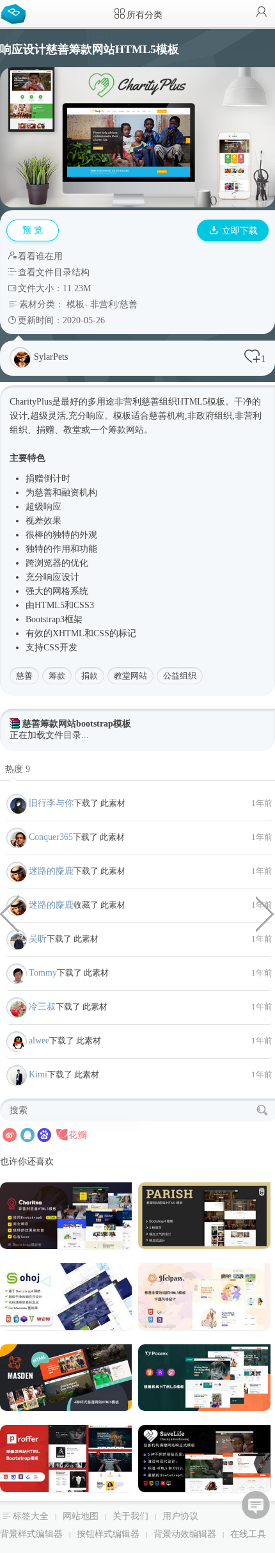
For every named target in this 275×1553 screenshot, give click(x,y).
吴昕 (38, 939)
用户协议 (180, 1516)
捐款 (89, 675)
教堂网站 (130, 675)
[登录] (262, 13)
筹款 (57, 675)
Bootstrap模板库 (16, 13)
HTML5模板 (201, 401)
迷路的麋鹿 (51, 871)
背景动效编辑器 (184, 1534)
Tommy (43, 973)
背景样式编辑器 (31, 1534)
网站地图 (80, 1516)
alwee (39, 1040)
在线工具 (248, 1534)
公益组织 (179, 675)
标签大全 (31, 1516)
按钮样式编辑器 (108, 1534)
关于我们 (130, 1516)
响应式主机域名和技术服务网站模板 (265, 913)
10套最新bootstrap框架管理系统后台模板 (9, 913)
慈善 (24, 675)
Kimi (38, 1074)
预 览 (32, 230)
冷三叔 (42, 1006)
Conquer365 (51, 837)
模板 (75, 304)
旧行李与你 (51, 803)
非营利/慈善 (114, 304)
